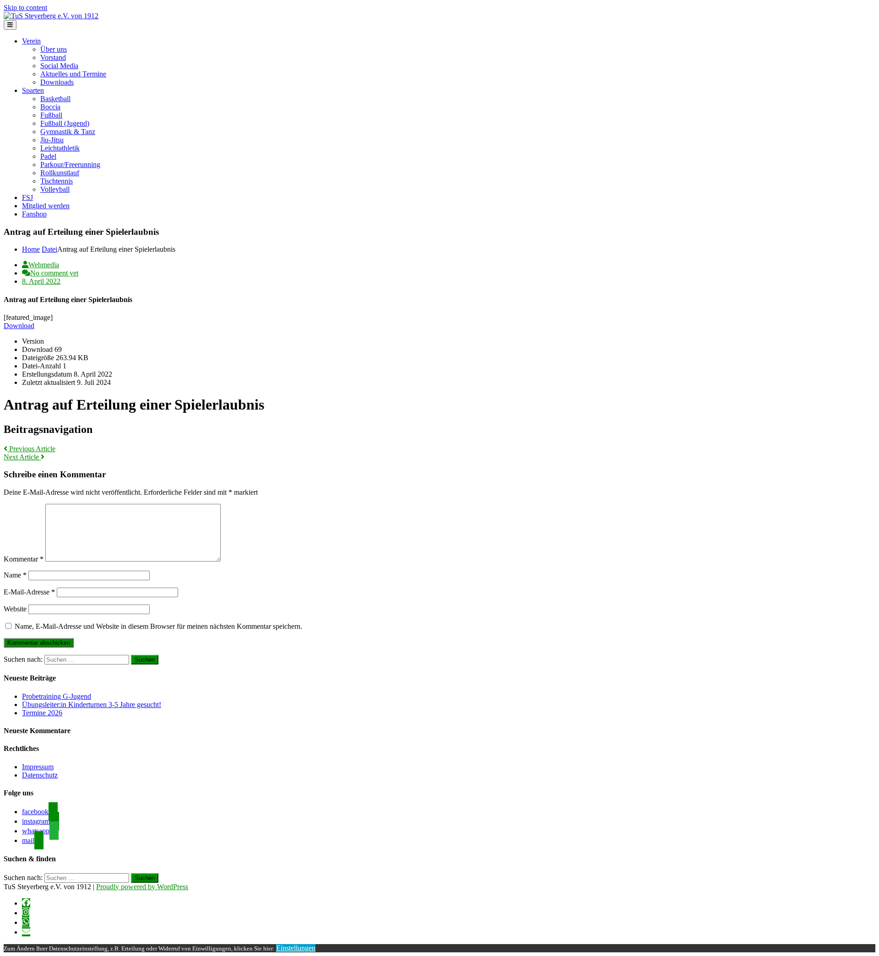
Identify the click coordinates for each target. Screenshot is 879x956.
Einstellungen (295, 948)
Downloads (57, 82)
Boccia (50, 107)
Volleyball (55, 189)
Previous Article (31, 449)
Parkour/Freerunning (70, 164)
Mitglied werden (46, 206)
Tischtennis (56, 181)
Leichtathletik (60, 148)
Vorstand (53, 57)
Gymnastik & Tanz (67, 131)
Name (15, 575)
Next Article (22, 457)
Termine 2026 (42, 713)
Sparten (33, 90)
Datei (49, 249)
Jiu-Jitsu (52, 140)
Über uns (53, 49)
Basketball (55, 99)
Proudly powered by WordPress (142, 887)
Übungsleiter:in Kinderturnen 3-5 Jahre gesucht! (91, 704)
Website (15, 609)
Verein (31, 41)
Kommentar (23, 559)
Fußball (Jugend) (64, 123)
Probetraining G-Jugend (56, 696)
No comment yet (54, 273)
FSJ (27, 197)
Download (19, 325)
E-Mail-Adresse (29, 592)
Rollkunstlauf (59, 173)
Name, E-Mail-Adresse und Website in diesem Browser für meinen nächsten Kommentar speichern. (158, 626)
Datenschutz (40, 775)
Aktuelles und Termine (73, 74)
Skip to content (25, 7)
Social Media (59, 66)
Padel (48, 156)
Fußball (51, 115)
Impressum (38, 767)
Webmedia (43, 265)
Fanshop (34, 214)
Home (31, 249)
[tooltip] (26, 902)
